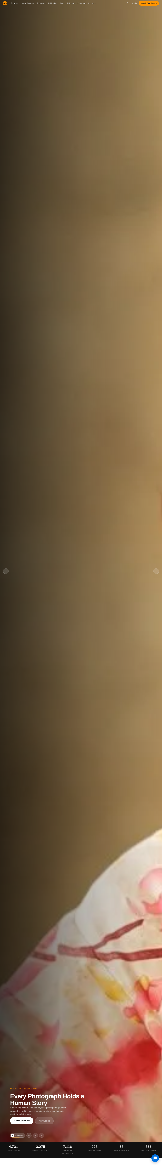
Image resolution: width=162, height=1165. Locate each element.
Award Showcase (28, 3)
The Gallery (41, 3)
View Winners (44, 1121)
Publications (52, 3)
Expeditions (81, 3)
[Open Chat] (155, 1158)
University (71, 3)
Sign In (134, 3)
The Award (15, 3)
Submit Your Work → (148, 3)
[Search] (128, 3)
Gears (62, 3)
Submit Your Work (22, 1121)
